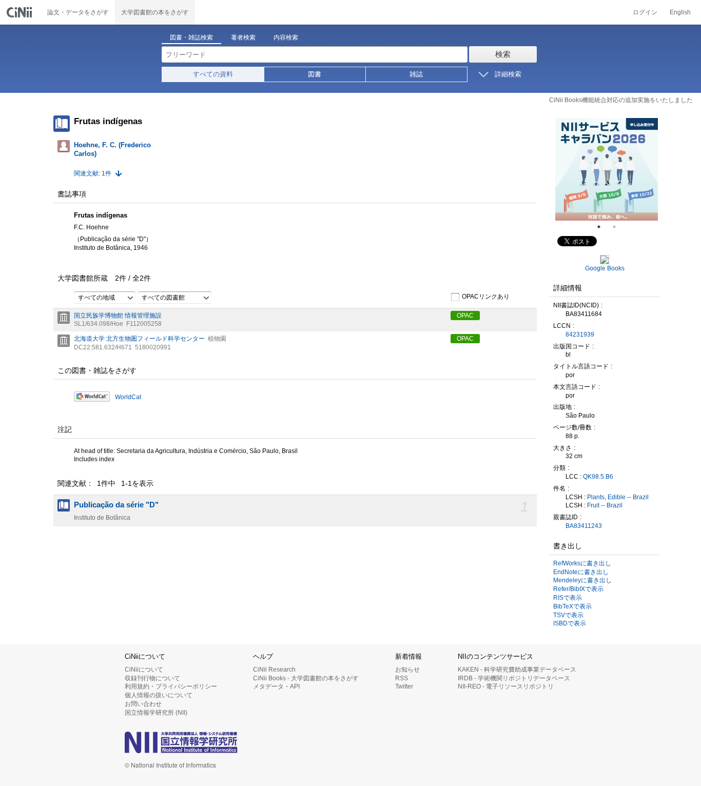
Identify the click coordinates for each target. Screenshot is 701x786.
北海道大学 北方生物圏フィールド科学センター (139, 338)
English (680, 12)
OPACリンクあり (486, 296)
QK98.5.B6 (598, 476)
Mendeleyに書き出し (582, 580)
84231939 (580, 334)
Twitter (404, 686)
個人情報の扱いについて (158, 695)
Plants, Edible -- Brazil (618, 497)
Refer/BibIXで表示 (578, 589)
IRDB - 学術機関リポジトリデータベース (514, 678)
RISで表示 (567, 597)
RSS (401, 678)
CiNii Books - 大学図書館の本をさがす (306, 678)
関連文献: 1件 (92, 173)
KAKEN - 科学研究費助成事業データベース (517, 669)
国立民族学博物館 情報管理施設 (118, 315)
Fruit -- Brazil (604, 505)
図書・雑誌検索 (191, 37)
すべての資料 (213, 74)
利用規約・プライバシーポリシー (171, 686)
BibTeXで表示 (572, 606)
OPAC (465, 315)
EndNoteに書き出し (581, 572)
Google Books (605, 268)
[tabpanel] (606, 169)
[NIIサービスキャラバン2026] (606, 169)
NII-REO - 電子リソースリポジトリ (506, 686)
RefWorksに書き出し (582, 563)
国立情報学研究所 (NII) (156, 712)
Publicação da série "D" (116, 505)
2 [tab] (618, 227)
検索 (503, 54)
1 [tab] (603, 227)
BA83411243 (584, 525)
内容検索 (286, 37)
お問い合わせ (143, 704)
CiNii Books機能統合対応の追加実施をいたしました (621, 100)
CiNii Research (274, 669)
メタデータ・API (276, 686)
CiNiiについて (144, 669)
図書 (314, 74)
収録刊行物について (152, 678)
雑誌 (416, 74)
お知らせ (407, 669)
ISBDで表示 (569, 623)
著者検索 (243, 37)
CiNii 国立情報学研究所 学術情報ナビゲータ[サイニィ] (20, 12)
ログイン (645, 12)
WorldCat (128, 397)
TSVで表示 (568, 615)
